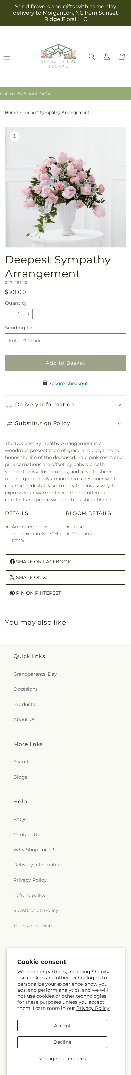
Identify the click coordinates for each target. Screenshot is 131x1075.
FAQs (19, 819)
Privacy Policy (93, 1008)
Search (21, 762)
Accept (62, 1026)
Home (11, 112)
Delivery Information (37, 865)
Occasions (25, 689)
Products (24, 704)
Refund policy (29, 895)
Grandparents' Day (35, 674)
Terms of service (32, 926)
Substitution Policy (35, 910)
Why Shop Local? (33, 850)
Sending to (28, 327)
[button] (92, 56)
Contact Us (26, 835)
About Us (24, 719)
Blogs (20, 777)
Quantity (16, 303)
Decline (62, 1042)
